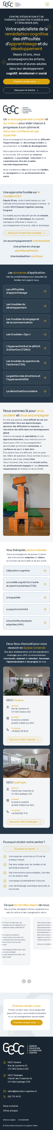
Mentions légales (9, 1120)
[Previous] (24, 981)
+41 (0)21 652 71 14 (19, 813)
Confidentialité (23, 1120)
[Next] (29, 981)
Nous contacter (10, 1106)
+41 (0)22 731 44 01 (19, 731)
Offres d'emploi (10, 1110)
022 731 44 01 (14, 1096)
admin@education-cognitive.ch (22, 1091)
